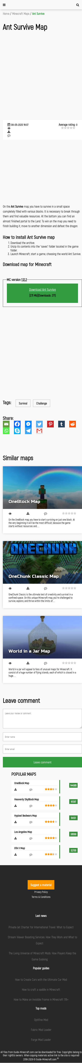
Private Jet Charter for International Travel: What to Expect (41, 927)
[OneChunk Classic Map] (42, 562)
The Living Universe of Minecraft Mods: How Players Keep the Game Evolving (42, 956)
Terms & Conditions (41, 896)
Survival (23, 403)
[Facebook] (19, 424)
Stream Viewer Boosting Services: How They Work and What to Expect (42, 940)
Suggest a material (41, 885)
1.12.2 (24, 279)
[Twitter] (41, 424)
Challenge (41, 403)
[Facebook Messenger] (30, 424)
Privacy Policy (41, 891)
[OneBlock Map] (42, 487)
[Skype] (19, 430)
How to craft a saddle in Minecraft (41, 989)
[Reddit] (74, 424)
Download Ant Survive (42, 289)
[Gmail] (41, 430)
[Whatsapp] (8, 430)
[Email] (8, 424)
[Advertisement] (41, 76)
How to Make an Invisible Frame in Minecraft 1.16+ (41, 999)
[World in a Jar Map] (42, 637)
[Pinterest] (52, 424)
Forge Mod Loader (41, 1039)
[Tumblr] (63, 424)
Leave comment (42, 762)
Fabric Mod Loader (41, 1029)
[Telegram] (30, 430)
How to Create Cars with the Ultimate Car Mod (41, 979)
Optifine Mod (41, 1019)
